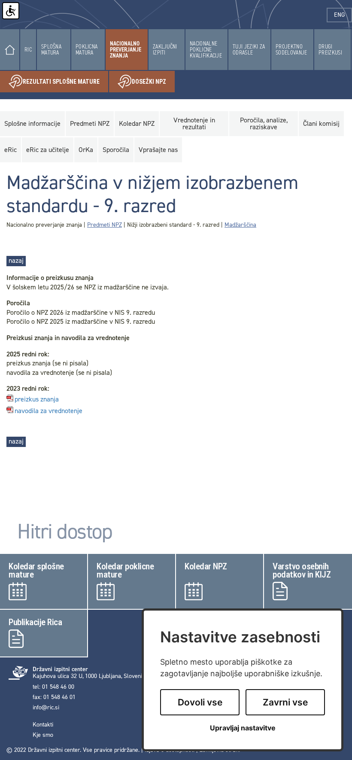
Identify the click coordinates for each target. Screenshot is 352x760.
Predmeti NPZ (104, 225)
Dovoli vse (200, 702)
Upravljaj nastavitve (243, 728)
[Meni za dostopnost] (10, 10)
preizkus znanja (37, 399)
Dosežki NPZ (153, 83)
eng (343, 15)
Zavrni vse (285, 702)
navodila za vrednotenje (48, 411)
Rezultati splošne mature (65, 83)
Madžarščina (240, 225)
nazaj (16, 260)
